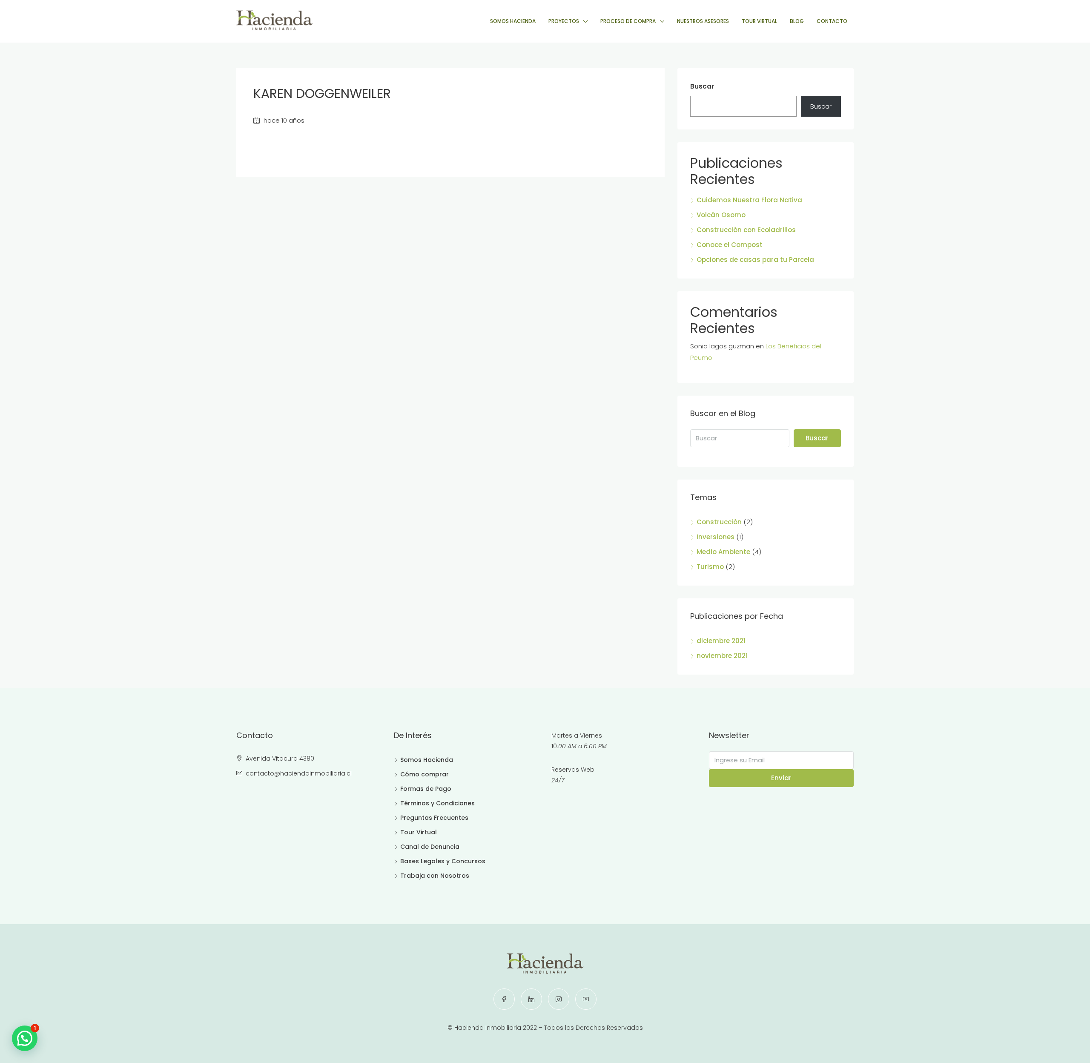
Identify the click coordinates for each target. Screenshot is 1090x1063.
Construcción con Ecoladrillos (746, 229)
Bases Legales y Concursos (442, 861)
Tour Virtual (418, 832)
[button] (24, 1038)
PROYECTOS (563, 21)
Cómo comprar (424, 774)
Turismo (710, 566)
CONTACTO (832, 21)
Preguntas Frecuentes (434, 817)
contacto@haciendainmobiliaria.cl (299, 773)
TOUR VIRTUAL (759, 21)
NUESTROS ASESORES (703, 21)
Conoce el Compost (730, 244)
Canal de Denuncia (429, 846)
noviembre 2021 (722, 655)
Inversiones (715, 536)
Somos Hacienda (426, 760)
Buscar (702, 86)
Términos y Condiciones (437, 803)
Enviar (781, 777)
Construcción (719, 521)
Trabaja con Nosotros (434, 875)
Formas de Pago (425, 788)
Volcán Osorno (721, 214)
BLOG (797, 21)
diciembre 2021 (721, 640)
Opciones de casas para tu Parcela (755, 259)
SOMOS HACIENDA (513, 21)
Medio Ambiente (723, 551)
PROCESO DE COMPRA (628, 21)
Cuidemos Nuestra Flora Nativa (749, 199)
